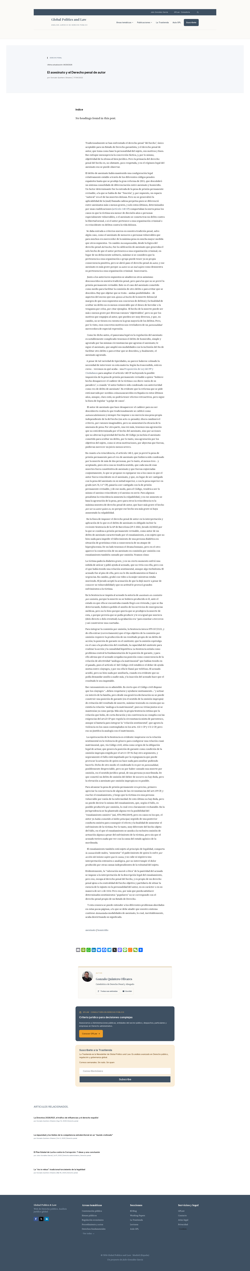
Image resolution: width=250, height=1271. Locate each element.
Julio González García (159, 12)
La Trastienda (162, 22)
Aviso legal (183, 1220)
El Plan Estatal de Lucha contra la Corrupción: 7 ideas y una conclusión (67, 1152)
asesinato (90, 930)
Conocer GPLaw (91, 1033)
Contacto (182, 1215)
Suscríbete (191, 22)
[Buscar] (198, 12)
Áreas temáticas (123, 22)
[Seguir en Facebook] (36, 1219)
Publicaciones (143, 22)
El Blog (133, 1211)
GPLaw (181, 1211)
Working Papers (137, 1215)
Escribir (128, 991)
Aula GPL (177, 22)
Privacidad (183, 1224)
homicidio (102, 930)
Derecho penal (56, 58)
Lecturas (134, 1224)
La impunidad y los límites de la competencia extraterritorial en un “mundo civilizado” (73, 1135)
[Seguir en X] (41, 1219)
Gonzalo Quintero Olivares (61, 78)
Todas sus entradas (109, 991)
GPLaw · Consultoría (182, 12)
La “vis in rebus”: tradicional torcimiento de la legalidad (59, 1169)
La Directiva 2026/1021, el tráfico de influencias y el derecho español (66, 1118)
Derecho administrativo (71, 1155)
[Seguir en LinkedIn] (47, 1219)
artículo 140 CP (121, 209)
